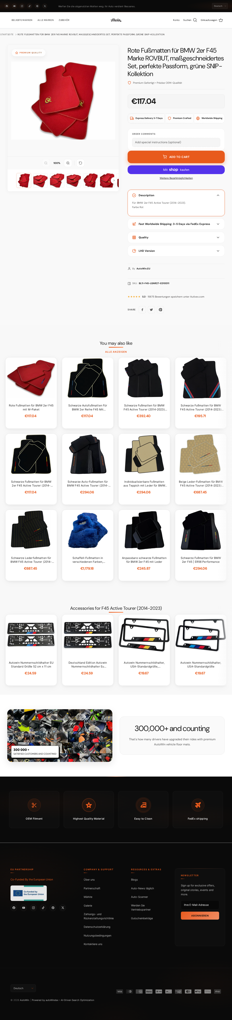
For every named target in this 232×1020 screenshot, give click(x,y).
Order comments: (144, 134)
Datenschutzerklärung (97, 926)
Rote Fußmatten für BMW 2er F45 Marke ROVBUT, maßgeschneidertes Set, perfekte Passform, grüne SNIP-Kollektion (91, 34)
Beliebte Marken (22, 20)
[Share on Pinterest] (160, 309)
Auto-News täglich (142, 888)
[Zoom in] (68, 163)
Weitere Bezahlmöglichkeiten (176, 178)
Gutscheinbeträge (142, 918)
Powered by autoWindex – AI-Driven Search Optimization (63, 1000)
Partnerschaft (92, 888)
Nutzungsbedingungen (97, 935)
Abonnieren (200, 915)
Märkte (88, 896)
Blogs (134, 879)
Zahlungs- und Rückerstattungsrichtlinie (99, 916)
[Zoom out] (46, 163)
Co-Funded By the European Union (32, 879)
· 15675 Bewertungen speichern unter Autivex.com (173, 296)
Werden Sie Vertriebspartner (141, 907)
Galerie (88, 905)
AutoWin (24, 1000)
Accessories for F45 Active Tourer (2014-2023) (116, 608)
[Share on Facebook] (142, 309)
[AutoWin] (116, 20)
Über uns (89, 879)
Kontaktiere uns (93, 944)
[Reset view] (80, 163)
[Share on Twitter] (151, 309)
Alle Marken (46, 20)
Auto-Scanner (139, 896)
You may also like (116, 343)
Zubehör (64, 20)
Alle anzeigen (116, 351)
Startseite (7, 34)
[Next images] (114, 180)
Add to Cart (179, 157)
